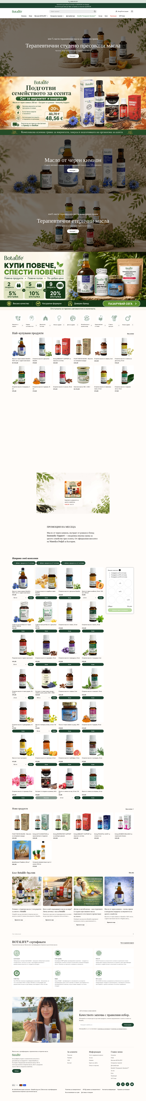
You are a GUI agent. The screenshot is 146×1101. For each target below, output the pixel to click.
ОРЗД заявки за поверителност (91, 1089)
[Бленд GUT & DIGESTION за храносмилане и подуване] (42, 821)
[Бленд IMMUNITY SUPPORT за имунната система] (62, 346)
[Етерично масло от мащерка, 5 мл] (21, 374)
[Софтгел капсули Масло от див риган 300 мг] (46, 611)
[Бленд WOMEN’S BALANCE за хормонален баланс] (124, 821)
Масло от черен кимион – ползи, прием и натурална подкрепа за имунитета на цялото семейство (119, 911)
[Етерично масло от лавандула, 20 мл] (69, 645)
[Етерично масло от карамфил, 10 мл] (46, 645)
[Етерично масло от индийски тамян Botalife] (46, 578)
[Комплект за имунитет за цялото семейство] (73, 489)
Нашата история (38, 461)
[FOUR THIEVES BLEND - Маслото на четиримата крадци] (83, 346)
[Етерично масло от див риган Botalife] (42, 346)
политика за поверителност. (119, 1029)
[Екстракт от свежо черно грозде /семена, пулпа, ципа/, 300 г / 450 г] (46, 678)
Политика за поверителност (73, 1089)
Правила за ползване (123, 1089)
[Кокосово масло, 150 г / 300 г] (83, 374)
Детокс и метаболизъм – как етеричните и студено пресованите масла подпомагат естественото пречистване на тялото (88, 912)
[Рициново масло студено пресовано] (23, 645)
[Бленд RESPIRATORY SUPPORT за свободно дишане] (62, 821)
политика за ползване (104, 1029)
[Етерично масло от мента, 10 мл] (93, 611)
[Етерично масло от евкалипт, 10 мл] (93, 678)
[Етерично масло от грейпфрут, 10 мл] (69, 745)
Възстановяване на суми (72, 1092)
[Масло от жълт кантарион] (23, 745)
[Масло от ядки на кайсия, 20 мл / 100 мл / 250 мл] (93, 578)
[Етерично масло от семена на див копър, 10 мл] (124, 346)
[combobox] (73, 11)
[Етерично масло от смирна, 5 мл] (103, 346)
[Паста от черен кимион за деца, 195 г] (69, 711)
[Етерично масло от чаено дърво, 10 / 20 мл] (23, 678)
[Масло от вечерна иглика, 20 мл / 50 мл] (46, 711)
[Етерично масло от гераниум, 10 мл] (23, 778)
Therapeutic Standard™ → (21, 461)
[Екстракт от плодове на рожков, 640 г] (46, 778)
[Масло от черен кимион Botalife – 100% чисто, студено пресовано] (21, 346)
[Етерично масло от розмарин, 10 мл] (93, 745)
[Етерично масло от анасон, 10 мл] (62, 374)
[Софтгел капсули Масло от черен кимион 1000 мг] (23, 611)
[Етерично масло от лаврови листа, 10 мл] (124, 374)
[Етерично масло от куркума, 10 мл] (42, 374)
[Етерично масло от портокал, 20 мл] (46, 745)
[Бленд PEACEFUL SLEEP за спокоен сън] (103, 821)
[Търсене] (95, 11)
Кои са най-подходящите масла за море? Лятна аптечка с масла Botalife (57, 910)
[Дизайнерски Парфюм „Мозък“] (21, 850)
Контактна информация (109, 1089)
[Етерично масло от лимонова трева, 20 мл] (103, 374)
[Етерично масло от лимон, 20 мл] (69, 611)
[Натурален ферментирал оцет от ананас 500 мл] (42, 850)
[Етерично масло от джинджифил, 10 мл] (23, 711)
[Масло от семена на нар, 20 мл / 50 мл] (69, 778)
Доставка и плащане (87, 1092)
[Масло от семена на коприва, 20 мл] (93, 778)
